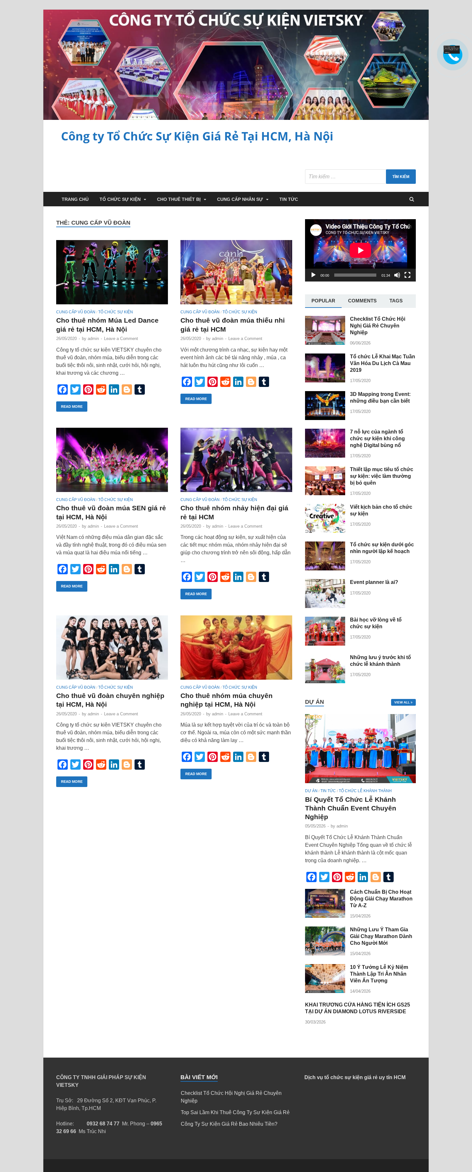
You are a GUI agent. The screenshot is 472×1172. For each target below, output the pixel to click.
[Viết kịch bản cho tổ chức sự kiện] (325, 531)
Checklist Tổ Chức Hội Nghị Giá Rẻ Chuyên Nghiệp (377, 325)
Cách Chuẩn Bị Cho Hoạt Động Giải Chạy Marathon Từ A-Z (381, 898)
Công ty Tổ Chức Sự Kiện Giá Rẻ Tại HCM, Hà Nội (197, 136)
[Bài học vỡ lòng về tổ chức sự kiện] (325, 644)
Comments (362, 300)
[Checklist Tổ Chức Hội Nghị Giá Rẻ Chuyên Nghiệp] (325, 343)
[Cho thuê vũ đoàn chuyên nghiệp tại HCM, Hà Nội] (112, 650)
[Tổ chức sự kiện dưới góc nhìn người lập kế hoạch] (325, 568)
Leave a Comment (121, 338)
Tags (396, 300)
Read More (72, 406)
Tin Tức (288, 199)
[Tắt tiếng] (397, 275)
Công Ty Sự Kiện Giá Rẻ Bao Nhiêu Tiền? (229, 1124)
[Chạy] (313, 275)
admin (93, 338)
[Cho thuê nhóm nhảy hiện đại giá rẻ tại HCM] (236, 462)
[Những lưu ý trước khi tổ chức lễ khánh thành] (325, 681)
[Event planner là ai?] (325, 606)
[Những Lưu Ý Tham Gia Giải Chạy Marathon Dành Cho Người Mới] (325, 953)
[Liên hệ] (452, 52)
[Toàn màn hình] (407, 275)
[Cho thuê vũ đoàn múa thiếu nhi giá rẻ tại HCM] (236, 275)
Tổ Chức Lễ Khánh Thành (365, 791)
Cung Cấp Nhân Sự (240, 199)
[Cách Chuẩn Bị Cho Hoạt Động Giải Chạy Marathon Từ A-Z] (325, 916)
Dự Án (311, 791)
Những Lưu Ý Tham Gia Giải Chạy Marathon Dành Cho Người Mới (381, 936)
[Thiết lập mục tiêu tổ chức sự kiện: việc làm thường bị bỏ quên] (325, 493)
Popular (323, 300)
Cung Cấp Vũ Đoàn (75, 312)
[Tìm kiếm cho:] (360, 176)
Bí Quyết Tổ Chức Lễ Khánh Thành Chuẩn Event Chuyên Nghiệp (350, 808)
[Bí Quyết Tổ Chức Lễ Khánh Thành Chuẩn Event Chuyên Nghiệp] (360, 784)
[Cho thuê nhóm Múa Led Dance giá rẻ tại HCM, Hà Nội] (112, 275)
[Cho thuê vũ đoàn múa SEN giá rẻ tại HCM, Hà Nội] (112, 462)
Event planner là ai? (374, 582)
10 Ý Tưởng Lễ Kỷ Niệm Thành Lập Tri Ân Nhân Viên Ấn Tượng (379, 973)
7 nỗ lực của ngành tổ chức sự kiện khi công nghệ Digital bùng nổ (377, 438)
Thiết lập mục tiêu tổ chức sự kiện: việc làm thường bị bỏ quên (381, 476)
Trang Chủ (75, 199)
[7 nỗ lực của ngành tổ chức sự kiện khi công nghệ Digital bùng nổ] (325, 456)
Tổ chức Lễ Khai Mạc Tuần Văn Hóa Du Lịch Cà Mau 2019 (382, 363)
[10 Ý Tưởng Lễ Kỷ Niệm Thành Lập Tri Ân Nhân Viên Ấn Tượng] (325, 991)
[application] (360, 250)
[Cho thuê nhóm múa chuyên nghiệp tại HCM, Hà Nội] (236, 650)
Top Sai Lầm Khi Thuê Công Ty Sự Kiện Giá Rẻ (235, 1112)
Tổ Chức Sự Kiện (120, 199)
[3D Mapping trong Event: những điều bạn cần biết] (325, 418)
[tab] (323, 301)
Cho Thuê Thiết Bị (179, 199)
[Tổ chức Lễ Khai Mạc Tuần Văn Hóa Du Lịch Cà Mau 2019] (325, 380)
